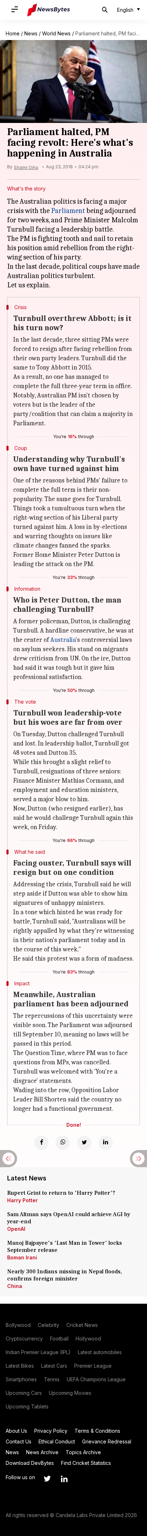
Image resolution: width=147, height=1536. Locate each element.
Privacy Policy (50, 1431)
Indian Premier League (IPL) (38, 1352)
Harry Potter (22, 1200)
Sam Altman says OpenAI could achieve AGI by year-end (68, 1218)
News (30, 33)
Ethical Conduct (57, 1441)
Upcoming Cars (24, 1393)
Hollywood (88, 1339)
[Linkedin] (105, 1143)
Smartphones (21, 1379)
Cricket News (82, 1325)
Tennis (52, 1379)
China (14, 1286)
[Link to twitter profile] (47, 1479)
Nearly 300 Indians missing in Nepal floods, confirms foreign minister (64, 1275)
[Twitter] (84, 1143)
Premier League (93, 1366)
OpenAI (16, 1229)
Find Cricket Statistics (86, 1463)
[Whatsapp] (63, 1143)
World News (56, 33)
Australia (63, 640)
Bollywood (18, 1325)
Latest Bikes (20, 1366)
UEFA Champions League (96, 1379)
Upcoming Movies (70, 1393)
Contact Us (18, 1441)
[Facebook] (41, 1143)
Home (13, 33)
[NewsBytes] (48, 10)
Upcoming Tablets (27, 1406)
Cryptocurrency (24, 1339)
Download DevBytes (30, 1463)
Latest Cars (54, 1366)
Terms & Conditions (97, 1431)
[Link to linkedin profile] (64, 1479)
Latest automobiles (100, 1352)
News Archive (42, 1452)
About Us (16, 1431)
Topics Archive (83, 1452)
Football (59, 1339)
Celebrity (48, 1325)
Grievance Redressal (106, 1441)
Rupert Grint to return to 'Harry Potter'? (61, 1192)
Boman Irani (22, 1257)
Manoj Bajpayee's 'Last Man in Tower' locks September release (64, 1246)
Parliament (68, 211)
